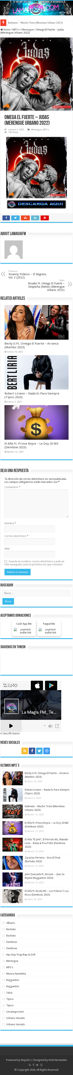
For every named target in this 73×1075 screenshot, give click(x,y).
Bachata (11, 929)
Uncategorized (15, 1011)
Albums (10, 922)
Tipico (10, 999)
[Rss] (24, 751)
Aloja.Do (26, 1059)
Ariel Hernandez (57, 1059)
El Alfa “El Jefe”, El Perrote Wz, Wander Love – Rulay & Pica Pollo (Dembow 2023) (46, 843)
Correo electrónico (16, 536)
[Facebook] (32, 751)
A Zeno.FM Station (10, 733)
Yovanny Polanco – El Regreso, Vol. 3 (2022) (28, 274)
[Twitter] (39, 751)
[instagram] (46, 751)
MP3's (16, 29)
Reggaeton (12, 979)
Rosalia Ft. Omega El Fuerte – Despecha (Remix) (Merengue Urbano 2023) (46, 285)
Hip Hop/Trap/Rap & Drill (20, 954)
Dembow (11, 941)
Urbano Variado (15, 1018)
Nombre (10, 523)
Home (6, 29)
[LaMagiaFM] (36, 8)
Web (7, 548)
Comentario (12, 487)
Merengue (28, 29)
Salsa (9, 992)
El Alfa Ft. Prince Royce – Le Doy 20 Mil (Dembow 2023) (39, 22)
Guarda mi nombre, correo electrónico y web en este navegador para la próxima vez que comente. (34, 563)
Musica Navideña (16, 973)
